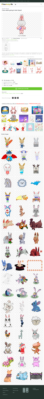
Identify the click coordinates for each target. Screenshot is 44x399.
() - (9, 80)
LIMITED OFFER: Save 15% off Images (15, 103)
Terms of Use (15, 390)
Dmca (4, 392)
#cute (3, 93)
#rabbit (7, 93)
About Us (5, 388)
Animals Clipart (14, 39)
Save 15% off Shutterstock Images (34, 58)
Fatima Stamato (16, 38)
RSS (13, 392)
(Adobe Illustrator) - (9, 82)
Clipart (8, 39)
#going (10, 93)
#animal (18, 93)
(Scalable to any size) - (10, 83)
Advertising (15, 388)
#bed (14, 93)
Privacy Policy (5, 390)
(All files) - (8, 85)
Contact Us (5, 394)
